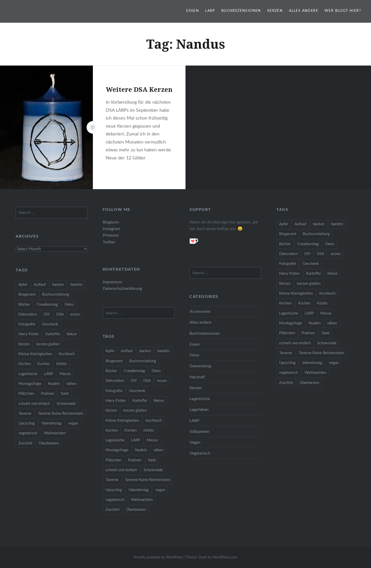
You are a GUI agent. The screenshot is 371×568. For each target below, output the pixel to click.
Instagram (111, 229)
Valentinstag (312, 363)
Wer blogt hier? (343, 11)
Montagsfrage (290, 323)
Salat (325, 333)
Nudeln (315, 323)
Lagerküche (288, 313)
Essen (192, 11)
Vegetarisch (200, 453)
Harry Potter (289, 273)
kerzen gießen (309, 284)
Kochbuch (327, 293)
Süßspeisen (199, 432)
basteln (337, 224)
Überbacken (309, 383)
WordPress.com (225, 557)
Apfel (283, 224)
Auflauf (300, 224)
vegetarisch (288, 373)
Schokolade (326, 343)
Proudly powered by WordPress (158, 557)
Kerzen (275, 11)
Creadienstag (308, 244)
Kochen (285, 303)
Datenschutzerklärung (122, 289)
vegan (334, 363)
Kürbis (322, 303)
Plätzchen (287, 333)
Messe (325, 313)
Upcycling (287, 363)
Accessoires (200, 311)
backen (319, 224)
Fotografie (287, 264)
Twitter (109, 242)
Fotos (194, 355)
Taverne (285, 353)
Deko (329, 244)
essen (335, 254)
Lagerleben (199, 410)
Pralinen (308, 333)
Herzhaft (197, 377)
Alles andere (303, 11)
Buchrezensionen (241, 11)
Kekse (332, 273)
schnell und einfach (295, 343)
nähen (332, 323)
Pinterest (111, 235)
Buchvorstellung (316, 234)
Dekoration (288, 254)
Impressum (112, 282)
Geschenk (311, 264)
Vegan (195, 442)
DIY (307, 254)
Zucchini (286, 383)
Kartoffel (313, 273)
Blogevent (287, 234)
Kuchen (304, 303)
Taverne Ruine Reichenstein (321, 353)
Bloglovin (111, 222)
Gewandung (200, 366)
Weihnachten (315, 373)
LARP (210, 11)
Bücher (285, 244)
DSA (320, 254)
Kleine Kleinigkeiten (296, 293)
